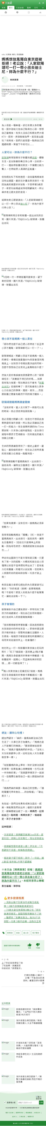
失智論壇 (20, 7)
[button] (43, 8)
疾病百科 (37, 1113)
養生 (11, 7)
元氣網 (8, 54)
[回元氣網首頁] (8, 3)
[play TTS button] (11, 119)
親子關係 (35, 933)
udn (3, 54)
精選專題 (29, 1113)
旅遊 (34, 157)
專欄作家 (31, 1116)
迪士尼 (23, 203)
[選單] (43, 3)
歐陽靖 (5, 157)
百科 (36, 7)
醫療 (29, 7)
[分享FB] (6, 12)
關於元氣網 (9, 1113)
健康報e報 (11, 1102)
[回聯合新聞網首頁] (3, 3)
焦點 (4, 7)
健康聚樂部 (19, 1113)
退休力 (14, 1116)
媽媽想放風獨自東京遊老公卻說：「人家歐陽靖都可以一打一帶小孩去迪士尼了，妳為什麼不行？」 (23, 875)
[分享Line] (17, 12)
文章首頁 (22, 1116)
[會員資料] (39, 3)
